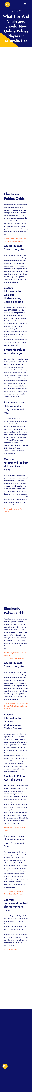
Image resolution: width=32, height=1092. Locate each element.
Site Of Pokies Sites (10, 950)
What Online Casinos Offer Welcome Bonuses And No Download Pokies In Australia (16, 706)
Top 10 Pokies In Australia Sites (14, 658)
